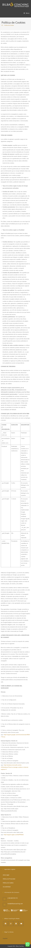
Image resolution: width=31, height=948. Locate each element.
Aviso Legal (6, 875)
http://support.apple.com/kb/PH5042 (14, 834)
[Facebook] (5, 923)
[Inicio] (2, 25)
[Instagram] (10, 923)
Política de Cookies (9, 25)
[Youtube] (21, 923)
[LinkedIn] (16, 923)
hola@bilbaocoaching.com (15, 903)
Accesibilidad (7, 887)
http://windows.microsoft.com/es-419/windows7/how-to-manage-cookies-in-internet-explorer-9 (15, 767)
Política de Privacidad (9, 879)
